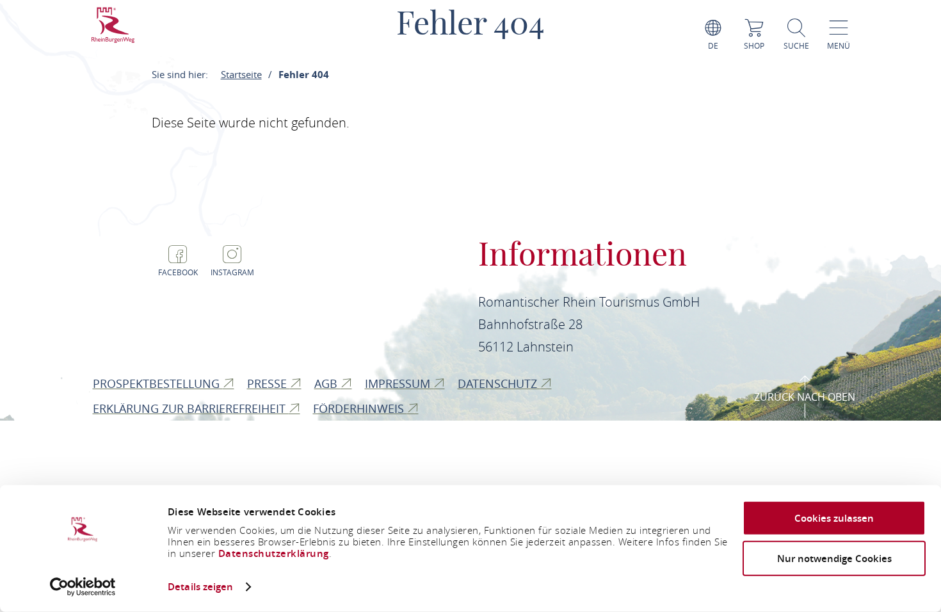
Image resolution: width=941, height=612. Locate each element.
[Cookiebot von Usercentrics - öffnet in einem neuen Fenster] (83, 587)
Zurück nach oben (804, 397)
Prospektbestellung (158, 383)
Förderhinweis (360, 408)
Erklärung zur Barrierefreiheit (191, 408)
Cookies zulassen (834, 518)
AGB (327, 383)
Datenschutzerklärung (273, 553)
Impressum (399, 383)
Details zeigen (200, 586)
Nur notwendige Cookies (834, 558)
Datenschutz (499, 383)
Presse (268, 383)
